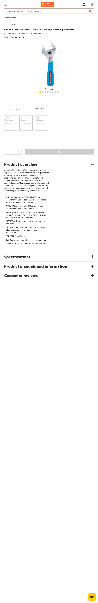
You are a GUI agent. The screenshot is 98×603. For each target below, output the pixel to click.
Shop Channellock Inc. (14, 37)
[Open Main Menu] (5, 4)
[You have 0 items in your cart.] (92, 4)
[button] (84, 4)
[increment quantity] (18, 151)
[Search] (90, 11)
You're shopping (10, 17)
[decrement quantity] (7, 151)
